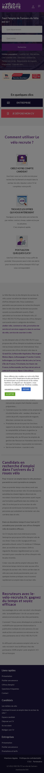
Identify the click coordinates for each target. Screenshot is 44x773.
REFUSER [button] (26, 389)
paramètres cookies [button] (12, 389)
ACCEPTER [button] (10, 394)
